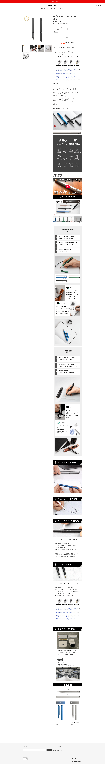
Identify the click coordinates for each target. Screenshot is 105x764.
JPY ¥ (25, 758)
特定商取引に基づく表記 (57, 750)
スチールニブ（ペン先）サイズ (59, 27)
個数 (54, 31)
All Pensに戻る (53, 739)
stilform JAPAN (74, 761)
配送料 (56, 23)
